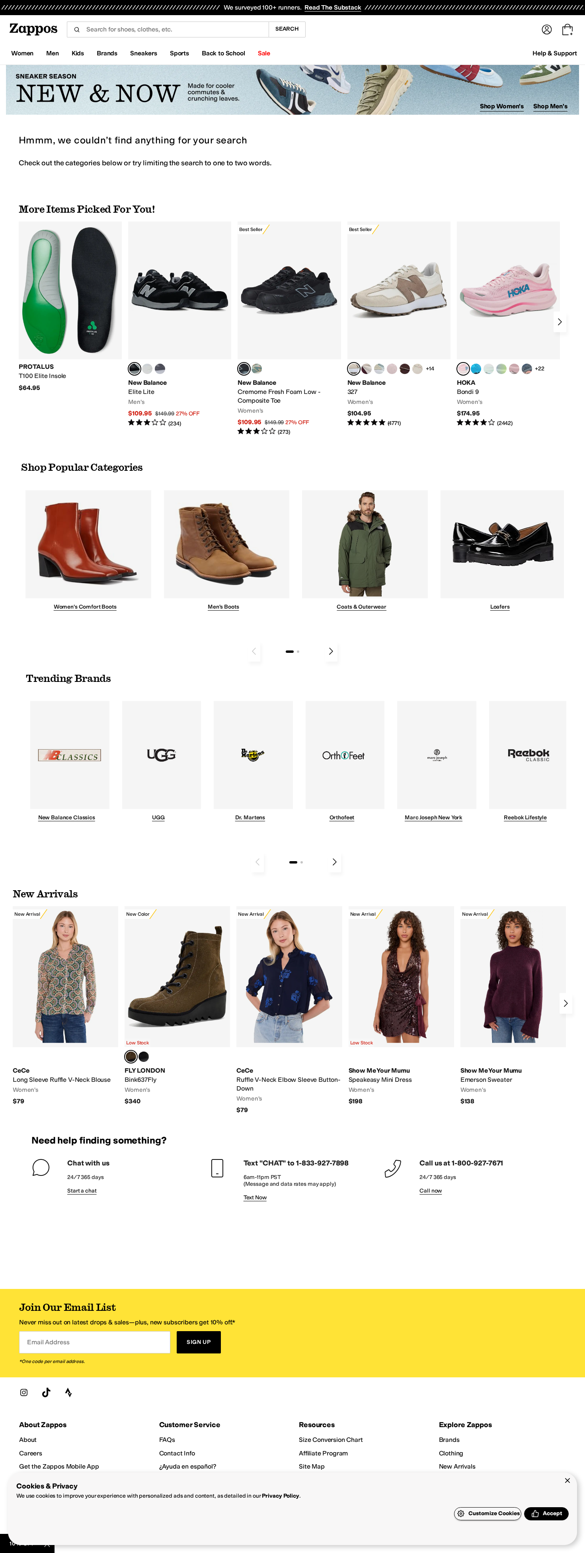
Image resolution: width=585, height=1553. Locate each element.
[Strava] (68, 1392)
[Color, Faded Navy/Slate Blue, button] (527, 368)
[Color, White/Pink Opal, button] (514, 368)
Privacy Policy (280, 1495)
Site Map (312, 1466)
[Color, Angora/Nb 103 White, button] (379, 368)
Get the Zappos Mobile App (59, 1466)
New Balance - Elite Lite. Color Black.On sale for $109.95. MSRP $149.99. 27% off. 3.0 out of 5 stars (179, 324)
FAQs (167, 1439)
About (28, 1439)
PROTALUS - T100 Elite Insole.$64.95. (70, 306)
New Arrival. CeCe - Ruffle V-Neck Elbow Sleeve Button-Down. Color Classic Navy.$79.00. (289, 1010)
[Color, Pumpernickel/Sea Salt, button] (404, 368)
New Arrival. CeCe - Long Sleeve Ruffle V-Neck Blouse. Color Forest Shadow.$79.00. (65, 1006)
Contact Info (177, 1453)
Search (287, 28)
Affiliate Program (323, 1453)
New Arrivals (457, 1466)
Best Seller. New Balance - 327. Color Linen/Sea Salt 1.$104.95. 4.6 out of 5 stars (398, 324)
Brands (449, 1439)
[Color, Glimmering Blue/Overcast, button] (501, 368)
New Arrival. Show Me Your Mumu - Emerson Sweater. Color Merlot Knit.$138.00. (513, 1006)
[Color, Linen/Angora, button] (417, 368)
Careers (30, 1453)
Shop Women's (502, 106)
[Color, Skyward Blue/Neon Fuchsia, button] (476, 368)
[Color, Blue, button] (147, 368)
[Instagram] (24, 1392)
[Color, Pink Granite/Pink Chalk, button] (392, 368)
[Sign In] (546, 29)
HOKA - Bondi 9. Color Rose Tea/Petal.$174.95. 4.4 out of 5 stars (508, 324)
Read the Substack (332, 7)
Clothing (451, 1453)
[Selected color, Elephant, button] (131, 1056)
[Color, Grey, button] (160, 368)
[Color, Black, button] (143, 1056)
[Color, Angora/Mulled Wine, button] (366, 368)
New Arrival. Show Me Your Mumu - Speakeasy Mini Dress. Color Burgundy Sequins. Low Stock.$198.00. (401, 1006)
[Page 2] (298, 651)
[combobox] (168, 29)
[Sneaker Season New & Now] (292, 90)
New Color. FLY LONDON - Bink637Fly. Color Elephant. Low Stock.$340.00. (177, 1006)
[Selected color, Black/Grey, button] (244, 368)
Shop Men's (550, 106)
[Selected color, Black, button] (134, 368)
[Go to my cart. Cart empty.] (567, 29)
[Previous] (254, 651)
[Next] (560, 321)
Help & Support (554, 53)
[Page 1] (290, 651)
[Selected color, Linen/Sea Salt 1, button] (353, 368)
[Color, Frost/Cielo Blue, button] (488, 368)
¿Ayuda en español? (187, 1466)
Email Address (48, 1342)
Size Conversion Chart (331, 1439)
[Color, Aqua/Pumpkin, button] (256, 368)
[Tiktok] (46, 1392)
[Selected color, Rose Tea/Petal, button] (463, 368)
